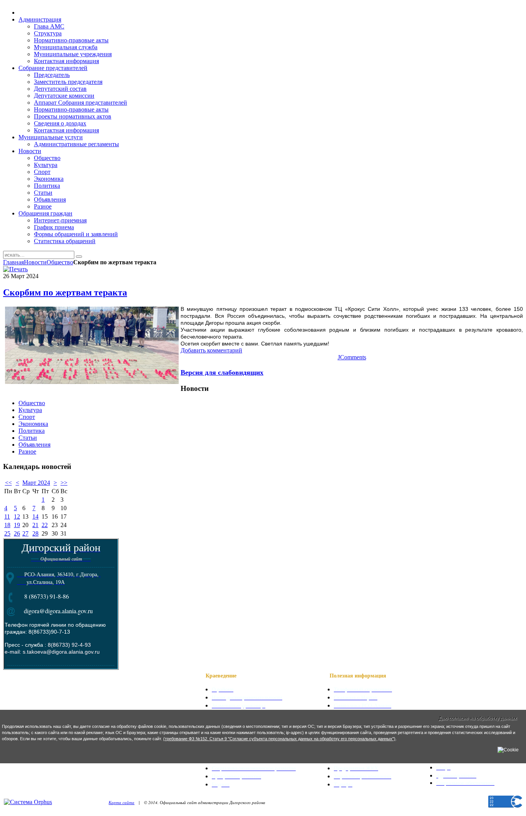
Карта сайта (121, 802)
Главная (13, 262)
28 (35, 533)
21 (35, 525)
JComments (352, 357)
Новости (35, 262)
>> (63, 482)
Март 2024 (36, 482)
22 (45, 525)
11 (7, 516)
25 (7, 533)
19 (17, 525)
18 (7, 525)
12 (17, 516)
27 (25, 533)
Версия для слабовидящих (222, 372)
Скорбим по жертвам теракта (65, 292)
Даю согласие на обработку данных (478, 718)
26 (17, 533)
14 (35, 516)
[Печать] (15, 269)
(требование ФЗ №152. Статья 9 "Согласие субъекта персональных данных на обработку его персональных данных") (279, 738)
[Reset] (79, 256)
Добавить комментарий (211, 350)
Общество (60, 262)
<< (8, 482)
